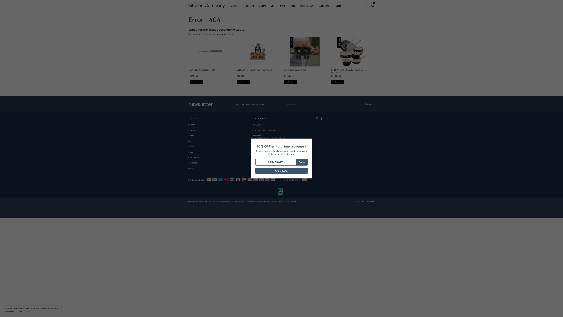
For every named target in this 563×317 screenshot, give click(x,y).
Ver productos (281, 171)
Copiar (302, 162)
